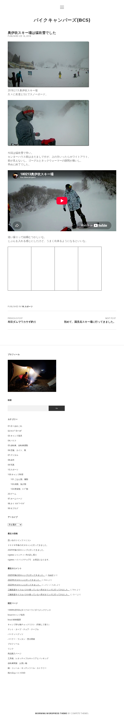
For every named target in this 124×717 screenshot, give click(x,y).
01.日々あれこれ (15, 426)
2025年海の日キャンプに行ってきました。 (26, 550)
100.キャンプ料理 (15, 474)
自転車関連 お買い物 (17, 663)
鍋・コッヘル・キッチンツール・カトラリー (27, 668)
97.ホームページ (15, 498)
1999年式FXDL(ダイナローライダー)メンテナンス (29, 610)
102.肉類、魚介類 (18, 484)
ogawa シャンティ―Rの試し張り (22, 554)
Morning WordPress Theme (51, 713)
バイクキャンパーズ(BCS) (62, 20)
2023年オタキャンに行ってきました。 (24, 580)
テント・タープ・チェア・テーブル (23, 629)
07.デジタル (13, 455)
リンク (11, 648)
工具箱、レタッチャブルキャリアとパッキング (28, 658)
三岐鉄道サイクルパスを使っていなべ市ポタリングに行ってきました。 (39, 589)
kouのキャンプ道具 (16, 614)
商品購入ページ (14, 653)
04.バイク (12, 440)
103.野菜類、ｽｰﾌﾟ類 (19, 489)
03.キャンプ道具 (15, 435)
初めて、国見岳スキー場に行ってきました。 (90, 321)
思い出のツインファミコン (19, 540)
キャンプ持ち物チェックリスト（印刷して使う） (29, 624)
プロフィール (13, 643)
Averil (50, 575)
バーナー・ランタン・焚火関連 (21, 639)
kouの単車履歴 (14, 619)
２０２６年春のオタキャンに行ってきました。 (28, 545)
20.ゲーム (12, 493)
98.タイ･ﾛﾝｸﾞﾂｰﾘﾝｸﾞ (16, 503)
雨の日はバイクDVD (16, 673)
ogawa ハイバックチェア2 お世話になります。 (29, 559)
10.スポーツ (27, 306)
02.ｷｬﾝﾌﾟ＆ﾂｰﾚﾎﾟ (15, 430)
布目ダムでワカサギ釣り (22, 321)
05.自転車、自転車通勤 (18, 445)
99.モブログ (13, 508)
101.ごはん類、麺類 (19, 479)
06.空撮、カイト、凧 (17, 450)
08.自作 (11, 460)
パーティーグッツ (15, 634)
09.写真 (11, 464)
